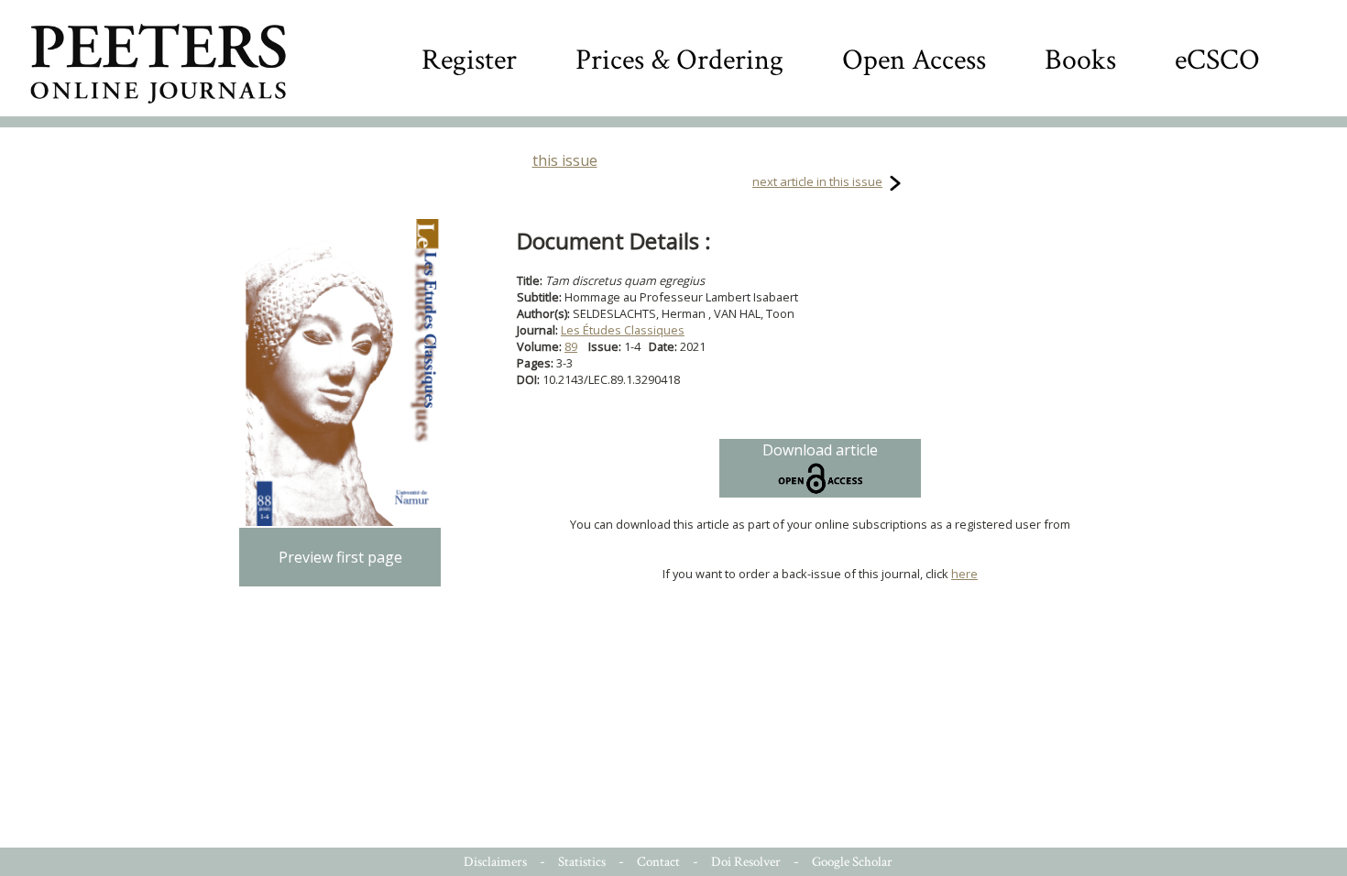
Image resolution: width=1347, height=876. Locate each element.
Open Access (914, 60)
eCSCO (1217, 60)
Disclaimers (495, 862)
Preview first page (340, 557)
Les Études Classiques (622, 330)
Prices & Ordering (679, 60)
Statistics (582, 862)
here (964, 573)
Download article (820, 450)
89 (570, 346)
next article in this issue (817, 181)
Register (469, 60)
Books (1080, 60)
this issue (564, 160)
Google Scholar (852, 862)
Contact (658, 862)
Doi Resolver (746, 862)
